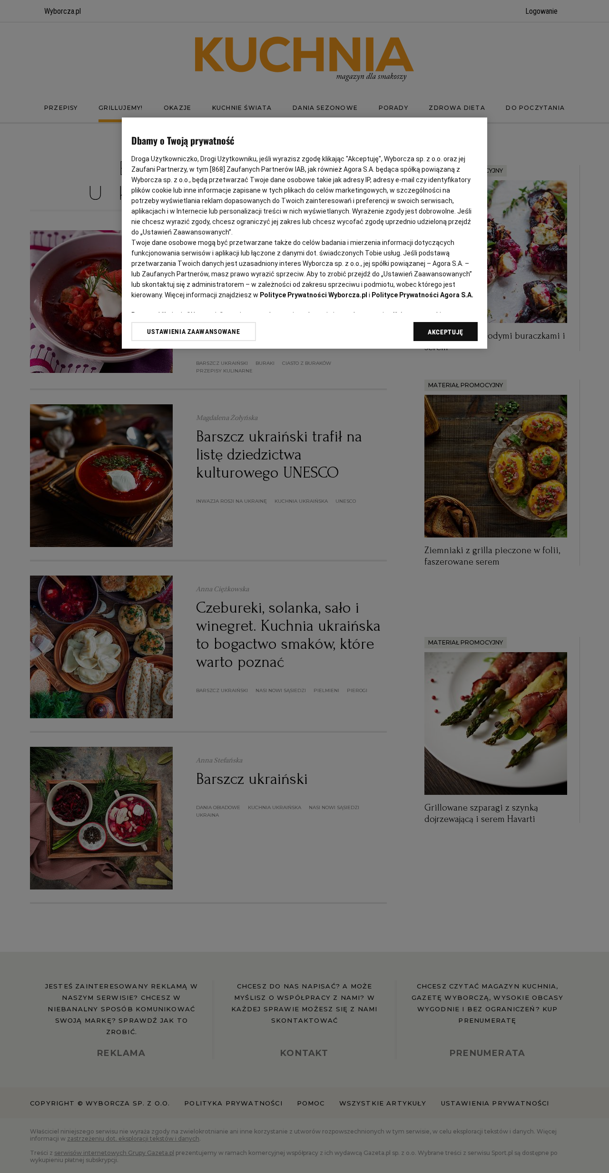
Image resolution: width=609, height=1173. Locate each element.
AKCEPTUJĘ (445, 332)
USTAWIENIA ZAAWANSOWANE (193, 331)
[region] (304, 233)
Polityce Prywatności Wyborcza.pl (313, 295)
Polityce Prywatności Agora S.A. (422, 295)
